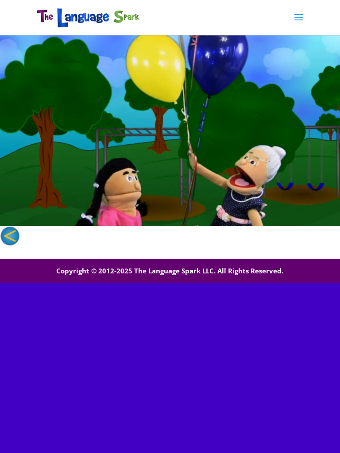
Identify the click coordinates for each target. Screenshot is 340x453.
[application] (170, 130)
